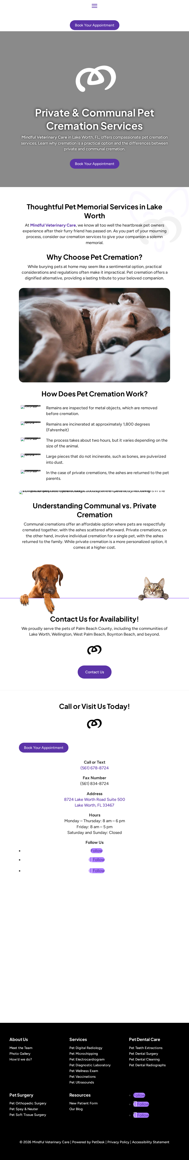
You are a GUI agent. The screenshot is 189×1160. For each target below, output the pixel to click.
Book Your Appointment (94, 25)
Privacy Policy (118, 1142)
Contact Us (94, 672)
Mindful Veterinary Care (44, 137)
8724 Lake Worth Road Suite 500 (94, 799)
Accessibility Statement (150, 1142)
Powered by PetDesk (88, 1142)
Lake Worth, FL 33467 (94, 805)
